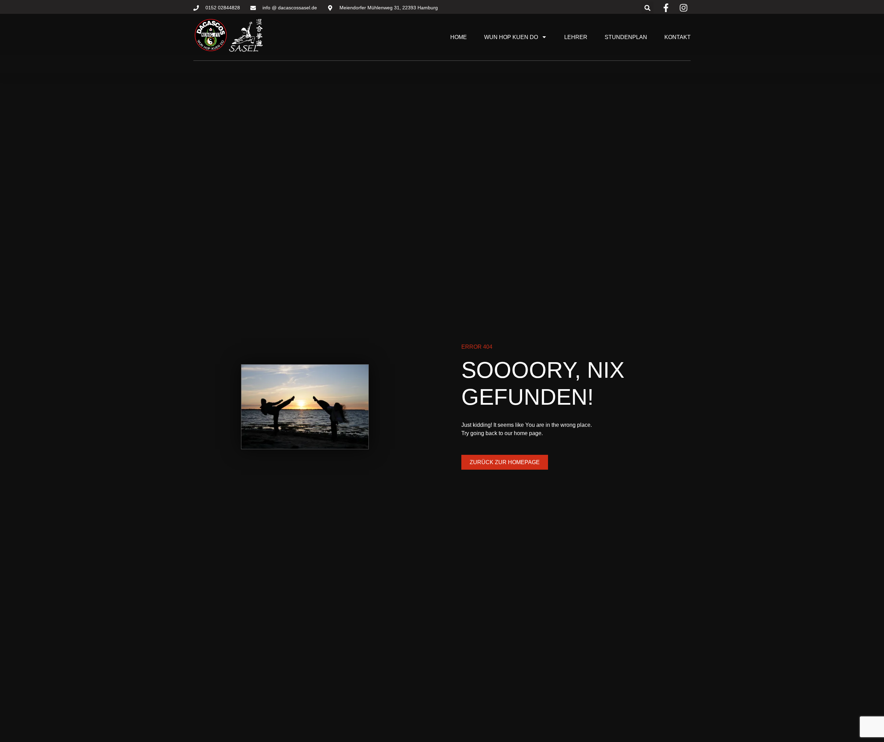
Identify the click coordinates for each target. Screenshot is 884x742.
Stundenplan (626, 37)
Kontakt (677, 37)
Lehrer (575, 37)
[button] (648, 8)
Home (458, 37)
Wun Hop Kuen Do (511, 37)
